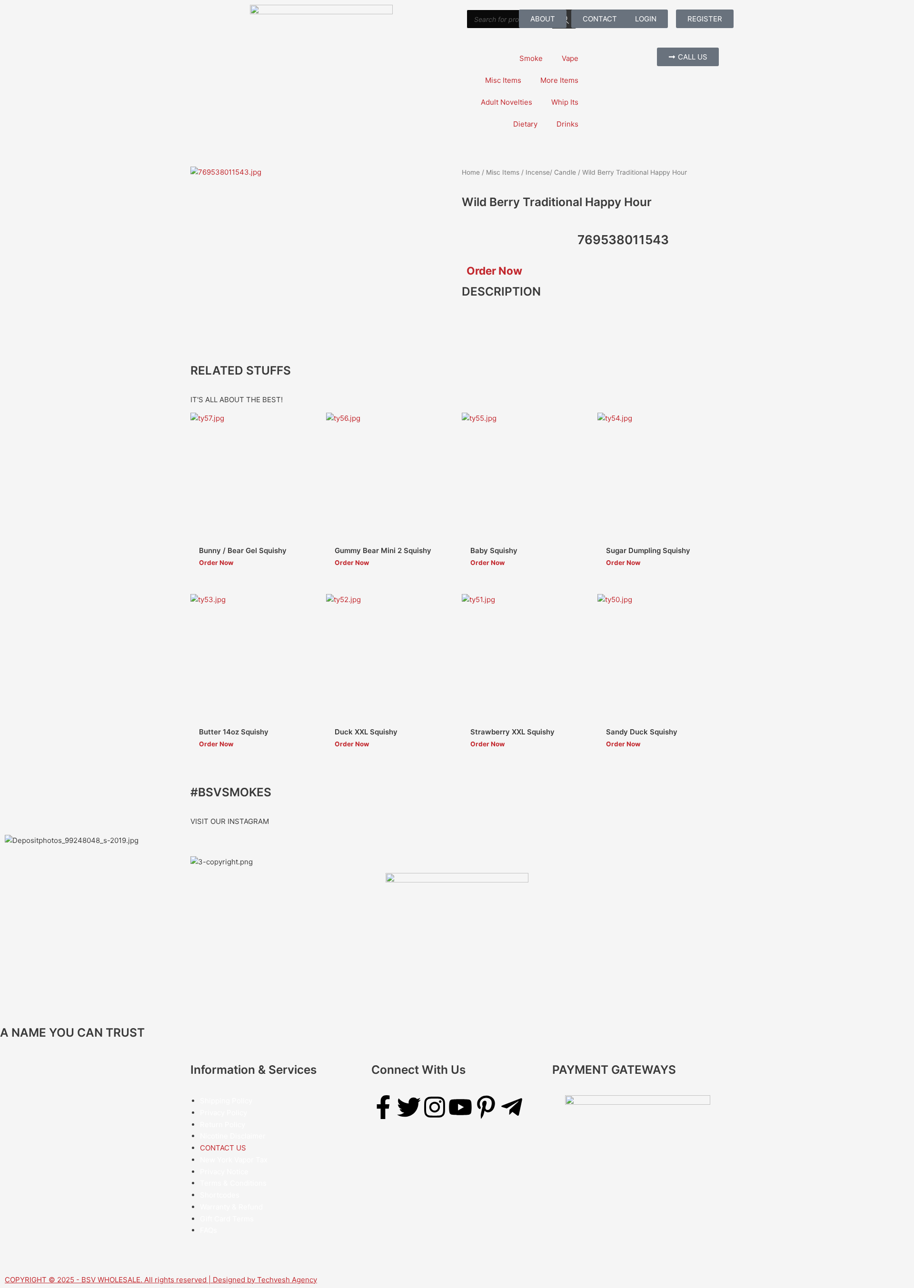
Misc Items (503, 80)
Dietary (525, 124)
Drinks (567, 124)
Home (471, 172)
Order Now (494, 270)
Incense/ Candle (551, 172)
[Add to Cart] (307, 449)
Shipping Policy (226, 1100)
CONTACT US (223, 1147)
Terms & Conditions (233, 1183)
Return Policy (222, 1124)
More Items (559, 80)
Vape (570, 58)
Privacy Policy (223, 1112)
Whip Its (564, 102)
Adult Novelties (506, 102)
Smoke (531, 58)
